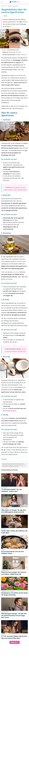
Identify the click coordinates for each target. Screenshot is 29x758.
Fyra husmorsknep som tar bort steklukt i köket (12, 552)
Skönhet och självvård (13, 6)
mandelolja (15, 272)
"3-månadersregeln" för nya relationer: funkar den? (11, 490)
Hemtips (3, 549)
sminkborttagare (10, 410)
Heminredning (5, 570)
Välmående (4, 6)
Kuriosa (3, 529)
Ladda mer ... (14, 642)
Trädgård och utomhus (7, 591)
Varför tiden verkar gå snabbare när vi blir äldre (14, 532)
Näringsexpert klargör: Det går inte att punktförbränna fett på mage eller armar (14, 615)
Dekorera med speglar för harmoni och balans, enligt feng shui (13, 573)
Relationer (4, 487)
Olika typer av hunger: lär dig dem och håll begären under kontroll (13, 511)
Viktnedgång (4, 612)
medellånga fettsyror (7, 387)
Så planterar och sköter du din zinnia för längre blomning (14, 594)
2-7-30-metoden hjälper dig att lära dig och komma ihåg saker (14, 637)
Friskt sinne (4, 508)
